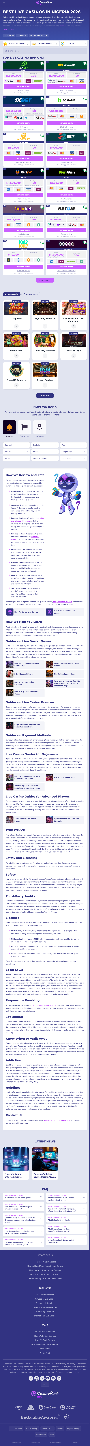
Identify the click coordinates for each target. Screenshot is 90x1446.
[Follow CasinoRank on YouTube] (47, 1383)
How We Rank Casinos (44, 1344)
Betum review (66, 234)
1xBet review (24, 127)
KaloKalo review (23, 271)
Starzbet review (23, 199)
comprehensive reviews (62, 602)
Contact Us (44, 1357)
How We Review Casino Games (44, 1349)
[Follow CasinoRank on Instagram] (36, 1383)
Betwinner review (66, 90)
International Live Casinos (44, 1320)
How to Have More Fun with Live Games (44, 1270)
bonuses (63, 26)
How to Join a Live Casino (45, 1266)
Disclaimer (44, 1353)
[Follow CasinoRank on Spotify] (53, 1383)
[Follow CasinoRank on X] (41, 1383)
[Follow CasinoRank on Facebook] (30, 1383)
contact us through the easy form (57, 1120)
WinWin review (66, 199)
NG (43, 1389)
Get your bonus (23, 86)
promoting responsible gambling (43, 1005)
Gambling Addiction (44, 1316)
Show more (43, 280)
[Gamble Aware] (40, 1421)
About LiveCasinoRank (44, 1336)
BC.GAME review (66, 127)
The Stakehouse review (66, 271)
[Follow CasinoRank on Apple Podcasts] (58, 1383)
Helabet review (23, 234)
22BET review (66, 162)
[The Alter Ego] (73, 346)
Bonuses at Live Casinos (44, 1303)
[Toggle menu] (4, 3)
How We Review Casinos (44, 1340)
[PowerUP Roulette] (16, 375)
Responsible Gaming (44, 1307)
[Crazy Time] (16, 315)
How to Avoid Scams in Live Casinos (44, 1275)
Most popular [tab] (13, 294)
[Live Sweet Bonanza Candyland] (73, 315)
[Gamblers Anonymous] (30, 1412)
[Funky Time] (16, 346)
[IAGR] (18, 1412)
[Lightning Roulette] (45, 315)
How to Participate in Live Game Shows (44, 1283)
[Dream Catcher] (45, 375)
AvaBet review (23, 90)
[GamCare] (47, 1412)
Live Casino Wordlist (44, 1299)
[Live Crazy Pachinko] (45, 346)
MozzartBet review (23, 162)
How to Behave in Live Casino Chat (44, 1279)
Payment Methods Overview (44, 1312)
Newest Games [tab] (32, 294)
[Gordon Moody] (67, 1412)
